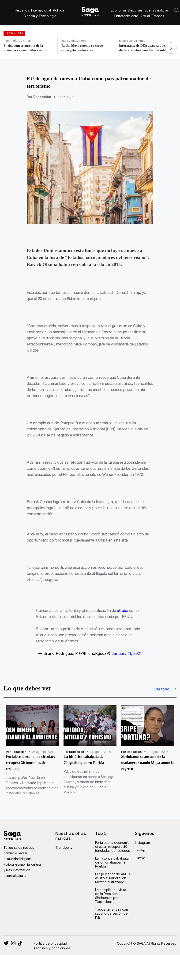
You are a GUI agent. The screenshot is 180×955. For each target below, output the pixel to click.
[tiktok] (20, 943)
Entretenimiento (126, 16)
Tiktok (140, 858)
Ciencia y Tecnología (39, 16)
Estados (158, 16)
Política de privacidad (50, 943)
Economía (118, 10)
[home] (90, 10)
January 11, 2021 (127, 653)
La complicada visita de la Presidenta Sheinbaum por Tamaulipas (110, 896)
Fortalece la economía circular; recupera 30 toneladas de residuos (112, 847)
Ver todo (161, 689)
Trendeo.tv (63, 847)
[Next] (170, 48)
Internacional (41, 10)
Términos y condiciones (52, 948)
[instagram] (6, 943)
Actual (145, 16)
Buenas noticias (157, 10)
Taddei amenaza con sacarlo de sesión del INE (111, 913)
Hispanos (22, 10)
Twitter (140, 850)
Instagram (142, 843)
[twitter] (13, 943)
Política (58, 10)
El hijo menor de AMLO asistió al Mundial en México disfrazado (112, 878)
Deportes (135, 10)
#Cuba (122, 610)
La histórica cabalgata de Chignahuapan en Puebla (112, 862)
